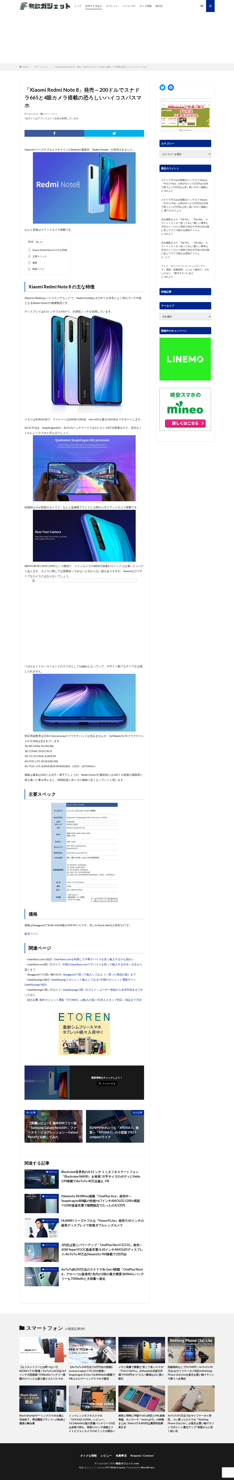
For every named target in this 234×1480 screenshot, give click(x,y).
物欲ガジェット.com (127, 1463)
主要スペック (38, 256)
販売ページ (31, 933)
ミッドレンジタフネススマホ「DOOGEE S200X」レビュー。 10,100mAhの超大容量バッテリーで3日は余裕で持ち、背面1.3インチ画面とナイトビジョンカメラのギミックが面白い (92, 1423)
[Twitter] (114, 133)
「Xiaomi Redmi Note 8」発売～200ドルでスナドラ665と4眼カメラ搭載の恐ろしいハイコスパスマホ (100, 67)
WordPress (148, 1467)
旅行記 (159, 5)
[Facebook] (54, 133)
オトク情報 (146, 5)
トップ (77, 5)
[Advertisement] (117, 38)
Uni (166, 190)
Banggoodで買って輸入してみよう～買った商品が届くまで (99, 974)
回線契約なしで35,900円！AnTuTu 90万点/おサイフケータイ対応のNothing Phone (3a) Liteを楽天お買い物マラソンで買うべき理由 (191, 1372)
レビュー (106, 1455)
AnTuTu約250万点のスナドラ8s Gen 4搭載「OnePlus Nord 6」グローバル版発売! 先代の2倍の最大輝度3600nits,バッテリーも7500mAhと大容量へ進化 (102, 1273)
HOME (25, 67)
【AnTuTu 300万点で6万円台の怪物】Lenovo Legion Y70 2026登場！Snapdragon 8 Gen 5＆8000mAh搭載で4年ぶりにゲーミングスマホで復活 (92, 1372)
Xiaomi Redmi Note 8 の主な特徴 (48, 249)
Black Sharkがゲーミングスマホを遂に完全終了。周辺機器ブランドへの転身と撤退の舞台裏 (42, 1419)
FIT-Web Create (115, 1467)
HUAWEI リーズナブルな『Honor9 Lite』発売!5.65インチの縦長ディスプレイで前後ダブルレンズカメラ (102, 1223)
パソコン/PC (129, 5)
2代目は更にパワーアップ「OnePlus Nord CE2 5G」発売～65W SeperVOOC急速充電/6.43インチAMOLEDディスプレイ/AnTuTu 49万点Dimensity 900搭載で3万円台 (102, 1249)
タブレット (112, 5)
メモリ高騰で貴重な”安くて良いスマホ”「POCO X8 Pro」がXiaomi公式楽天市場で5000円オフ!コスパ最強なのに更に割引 (141, 1372)
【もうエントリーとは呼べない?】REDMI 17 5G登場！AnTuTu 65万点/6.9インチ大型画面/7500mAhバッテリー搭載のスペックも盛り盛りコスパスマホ (42, 1372)
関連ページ (36, 268)
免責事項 (121, 1455)
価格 (33, 262)
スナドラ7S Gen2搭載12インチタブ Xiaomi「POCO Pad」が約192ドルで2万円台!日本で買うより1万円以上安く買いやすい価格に (184, 183)
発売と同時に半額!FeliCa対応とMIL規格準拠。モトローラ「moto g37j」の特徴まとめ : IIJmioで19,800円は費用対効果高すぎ (141, 1421)
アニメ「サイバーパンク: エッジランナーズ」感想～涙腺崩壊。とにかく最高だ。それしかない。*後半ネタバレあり (185, 269)
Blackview (53, 1172)
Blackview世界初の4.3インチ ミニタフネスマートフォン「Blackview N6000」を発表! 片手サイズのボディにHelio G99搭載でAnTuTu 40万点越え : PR (100, 1176)
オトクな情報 (88, 1455)
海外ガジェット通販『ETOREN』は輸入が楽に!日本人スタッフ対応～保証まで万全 (90, 999)
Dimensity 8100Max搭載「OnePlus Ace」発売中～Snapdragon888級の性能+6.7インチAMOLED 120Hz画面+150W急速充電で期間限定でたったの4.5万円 (100, 1200)
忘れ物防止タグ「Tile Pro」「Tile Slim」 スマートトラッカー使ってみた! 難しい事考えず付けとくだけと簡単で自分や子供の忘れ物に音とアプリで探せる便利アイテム (185, 225)
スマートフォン (93, 5)
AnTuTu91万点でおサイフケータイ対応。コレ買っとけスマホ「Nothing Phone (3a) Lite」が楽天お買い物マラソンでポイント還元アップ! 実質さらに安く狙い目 (191, 1423)
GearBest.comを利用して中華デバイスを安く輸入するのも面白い (94, 959)
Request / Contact (142, 1455)
